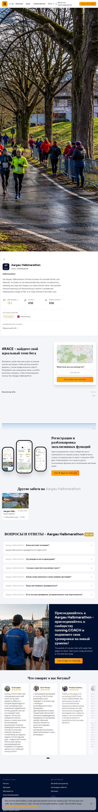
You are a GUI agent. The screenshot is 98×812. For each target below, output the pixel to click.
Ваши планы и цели (11, 810)
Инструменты (57, 779)
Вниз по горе (54, 300)
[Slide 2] (50, 758)
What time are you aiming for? (70, 367)
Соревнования (39, 4)
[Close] (91, 804)
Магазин (54, 791)
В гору (30, 300)
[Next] (93, 721)
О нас (53, 796)
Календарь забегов (59, 787)
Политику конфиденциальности (21, 806)
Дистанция (11, 300)
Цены (28, 4)
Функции (19, 4)
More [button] (50, 4)
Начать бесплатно (87, 4)
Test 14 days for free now (65, 473)
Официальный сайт (9, 328)
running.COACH (9, 779)
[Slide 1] (48, 758)
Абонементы (8, 791)
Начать (6, 784)
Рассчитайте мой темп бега (75, 379)
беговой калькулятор (59, 784)
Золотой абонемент (11, 795)
